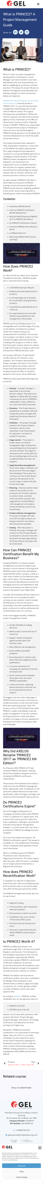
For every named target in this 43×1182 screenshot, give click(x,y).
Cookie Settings (21, 1177)
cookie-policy (13, 1160)
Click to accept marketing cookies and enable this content (21, 253)
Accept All (21, 1166)
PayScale (17, 996)
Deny (21, 1171)
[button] (40, 1148)
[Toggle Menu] (38, 4)
